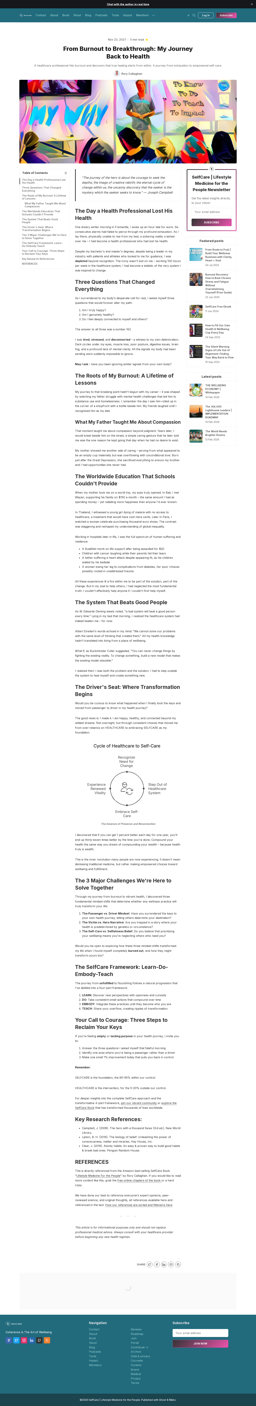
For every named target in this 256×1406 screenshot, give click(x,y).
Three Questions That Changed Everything (41, 189)
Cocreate (137, 1360)
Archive (136, 1351)
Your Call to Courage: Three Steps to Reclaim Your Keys (43, 252)
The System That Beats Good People (40, 221)
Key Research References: (38, 258)
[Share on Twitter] (150, 1264)
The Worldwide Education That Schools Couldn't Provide (41, 213)
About (54, 15)
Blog (88, 15)
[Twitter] (16, 1340)
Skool (77, 15)
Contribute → (139, 1347)
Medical (136, 1374)
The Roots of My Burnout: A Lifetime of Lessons (44, 197)
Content (136, 1365)
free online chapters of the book (139, 1180)
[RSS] (47, 1340)
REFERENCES (29, 263)
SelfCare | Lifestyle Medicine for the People (114, 1399)
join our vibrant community (139, 1103)
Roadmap (137, 1334)
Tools (115, 15)
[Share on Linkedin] (164, 1264)
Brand (135, 1369)
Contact (41, 15)
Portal (135, 1342)
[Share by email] (171, 1264)
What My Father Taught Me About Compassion (45, 205)
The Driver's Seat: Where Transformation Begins (37, 229)
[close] (252, 4)
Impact (127, 15)
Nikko (172, 1399)
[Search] (194, 15)
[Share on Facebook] (157, 1264)
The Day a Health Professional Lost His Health (44, 181)
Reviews (136, 1329)
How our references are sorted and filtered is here (138, 1205)
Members (142, 15)
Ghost (162, 1399)
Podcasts (101, 15)
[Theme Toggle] (188, 15)
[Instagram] (24, 1340)
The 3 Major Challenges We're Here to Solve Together (44, 236)
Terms (135, 1383)
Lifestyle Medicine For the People (98, 1175)
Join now (200, 1343)
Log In (206, 15)
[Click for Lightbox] (128, 780)
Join (134, 1338)
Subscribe (226, 15)
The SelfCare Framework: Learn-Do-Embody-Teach (42, 244)
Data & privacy (140, 1356)
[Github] (39, 1340)
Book (65, 15)
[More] (153, 15)
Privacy (136, 1378)
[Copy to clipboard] (178, 1264)
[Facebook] (9, 1340)
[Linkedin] (32, 1340)
